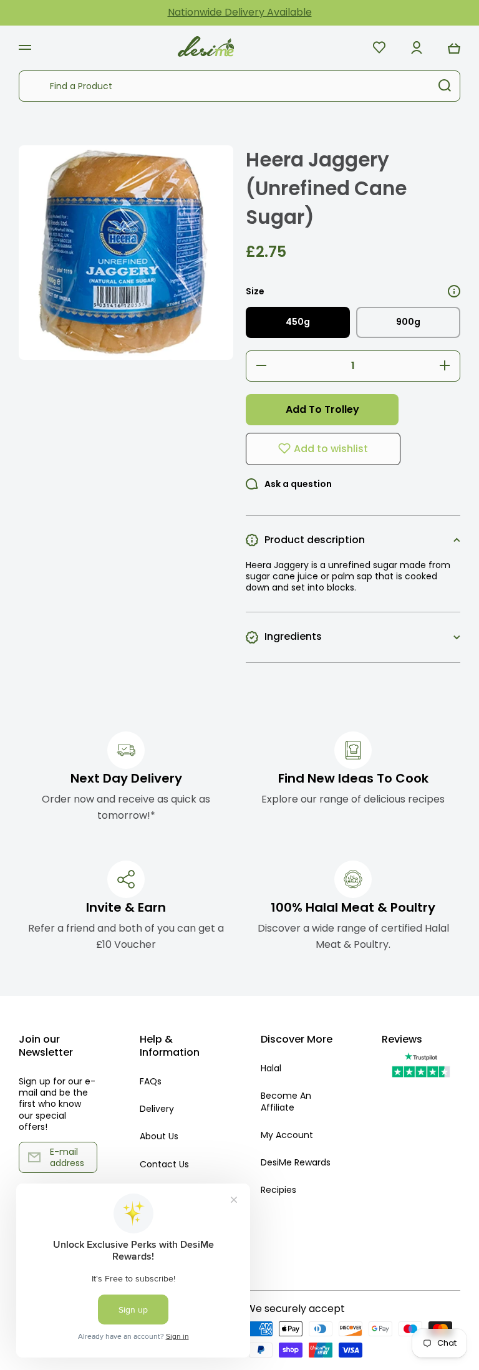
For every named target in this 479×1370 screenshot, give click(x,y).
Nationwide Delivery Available (240, 12)
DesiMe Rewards (296, 1162)
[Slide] (454, 291)
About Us (159, 1136)
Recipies (278, 1189)
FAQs (151, 1081)
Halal (271, 1068)
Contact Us (164, 1164)
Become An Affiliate (286, 1101)
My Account (287, 1135)
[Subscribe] (81, 1157)
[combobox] (239, 86)
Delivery (157, 1108)
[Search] (444, 86)
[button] (454, 47)
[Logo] (206, 47)
